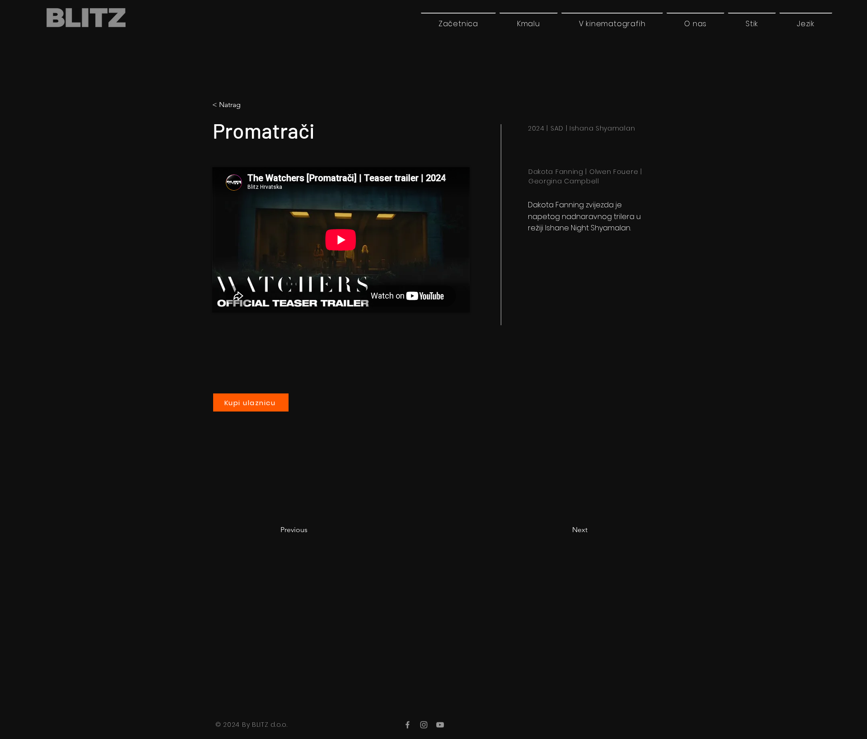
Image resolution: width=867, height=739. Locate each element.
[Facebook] (407, 725)
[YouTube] (440, 725)
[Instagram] (424, 725)
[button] (805, 23)
